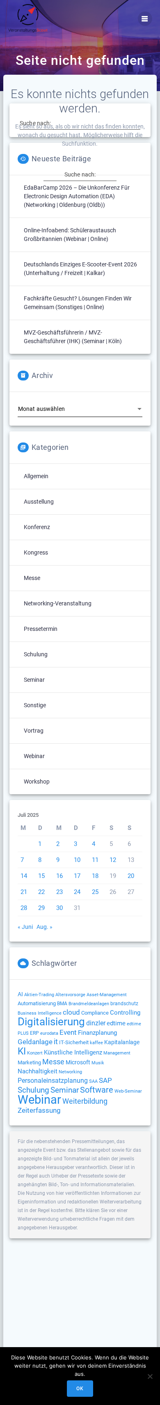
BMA (62, 1003)
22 (41, 892)
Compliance (95, 1013)
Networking (70, 1072)
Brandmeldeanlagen (89, 1003)
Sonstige (35, 705)
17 (77, 876)
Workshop (37, 781)
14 (24, 876)
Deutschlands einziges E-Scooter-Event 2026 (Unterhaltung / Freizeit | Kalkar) (80, 268)
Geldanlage (35, 1042)
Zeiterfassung (39, 1110)
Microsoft (78, 1062)
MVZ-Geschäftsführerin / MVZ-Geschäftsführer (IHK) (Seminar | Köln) (73, 336)
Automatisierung (37, 1003)
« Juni (25, 927)
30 (59, 908)
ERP (34, 1033)
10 (77, 860)
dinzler (95, 1023)
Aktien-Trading (39, 994)
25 (95, 892)
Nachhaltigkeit (37, 1071)
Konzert (35, 1053)
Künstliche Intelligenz (73, 1052)
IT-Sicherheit (74, 1042)
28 (24, 908)
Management (116, 1053)
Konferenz (37, 527)
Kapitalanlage (121, 1042)
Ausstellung (39, 501)
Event (68, 1032)
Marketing (29, 1062)
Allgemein (36, 476)
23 (59, 892)
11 (95, 860)
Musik (97, 1063)
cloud (71, 1012)
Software (96, 1090)
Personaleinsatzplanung (53, 1080)
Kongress (36, 552)
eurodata (49, 1033)
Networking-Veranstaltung (57, 603)
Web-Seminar (128, 1091)
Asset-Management (107, 994)
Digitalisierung (51, 1021)
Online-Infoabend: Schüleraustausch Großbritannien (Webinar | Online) (70, 234)
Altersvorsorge (70, 994)
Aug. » (45, 927)
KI (22, 1051)
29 (41, 908)
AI (20, 994)
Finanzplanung (97, 1032)
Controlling (125, 1012)
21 (24, 892)
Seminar (34, 679)
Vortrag (33, 730)
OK (80, 1388)
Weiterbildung (84, 1101)
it (56, 1042)
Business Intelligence (40, 1013)
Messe (32, 578)
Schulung (36, 654)
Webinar (34, 756)
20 (131, 876)
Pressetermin (40, 629)
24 (77, 892)
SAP (105, 1080)
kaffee (96, 1042)
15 (41, 876)
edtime (116, 1023)
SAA (93, 1081)
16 (59, 876)
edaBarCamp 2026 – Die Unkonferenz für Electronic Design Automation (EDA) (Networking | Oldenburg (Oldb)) (77, 196)
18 (95, 876)
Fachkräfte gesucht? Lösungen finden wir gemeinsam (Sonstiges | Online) (78, 302)
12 (113, 860)
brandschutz (124, 1003)
